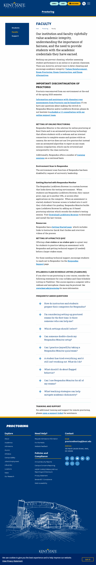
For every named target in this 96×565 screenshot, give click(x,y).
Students (16, 28)
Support (15, 36)
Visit (63, 3)
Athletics (8, 453)
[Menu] (88, 3)
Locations (8, 469)
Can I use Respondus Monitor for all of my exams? (64, 382)
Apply (54, 3)
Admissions (9, 446)
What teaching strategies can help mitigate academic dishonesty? (62, 393)
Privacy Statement (41, 475)
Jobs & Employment (12, 461)
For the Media (39, 442)
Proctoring (48, 11)
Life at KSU (8, 465)
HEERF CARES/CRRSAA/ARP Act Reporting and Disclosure (46, 470)
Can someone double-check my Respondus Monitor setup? (60, 338)
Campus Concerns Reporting (45, 465)
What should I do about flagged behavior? (60, 371)
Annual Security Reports (43, 461)
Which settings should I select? (60, 328)
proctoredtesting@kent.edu (78, 441)
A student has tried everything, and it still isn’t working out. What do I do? (64, 360)
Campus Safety (10, 457)
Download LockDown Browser (64, 214)
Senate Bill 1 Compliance (43, 479)
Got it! (87, 559)
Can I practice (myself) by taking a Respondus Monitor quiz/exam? (62, 349)
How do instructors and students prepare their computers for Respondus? (65, 305)
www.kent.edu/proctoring (47, 288)
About (7, 438)
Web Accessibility (41, 483)
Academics (8, 442)
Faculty (15, 32)
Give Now (74, 3)
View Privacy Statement (12, 560)
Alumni (7, 450)
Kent (37, 28)
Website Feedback (41, 446)
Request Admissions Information (46, 438)
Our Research (9, 476)
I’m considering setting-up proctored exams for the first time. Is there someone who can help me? (63, 317)
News (7, 472)
